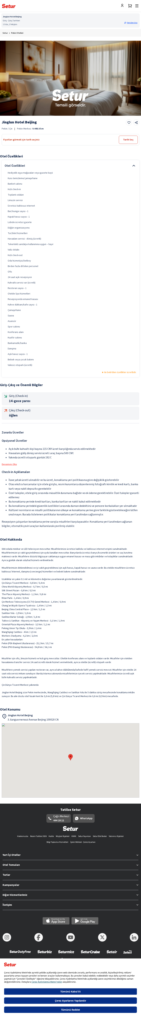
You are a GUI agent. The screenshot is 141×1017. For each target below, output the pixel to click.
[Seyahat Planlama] (130, 6)
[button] (131, 22)
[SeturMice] (66, 954)
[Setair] (112, 954)
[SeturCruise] (90, 954)
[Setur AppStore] (56, 920)
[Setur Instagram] (7, 937)
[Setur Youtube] (70, 937)
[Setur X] (102, 937)
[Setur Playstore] (85, 920)
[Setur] (9, 6)
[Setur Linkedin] (134, 937)
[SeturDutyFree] (20, 954)
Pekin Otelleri (17, 33)
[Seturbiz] (44, 954)
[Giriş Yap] (123, 6)
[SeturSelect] (127, 954)
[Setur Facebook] (38, 937)
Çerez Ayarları (89, 842)
